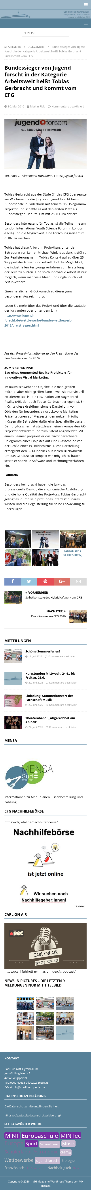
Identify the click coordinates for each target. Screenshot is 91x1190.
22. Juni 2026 (35, 682)
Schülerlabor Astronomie (31, 1151)
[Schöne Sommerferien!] (13, 656)
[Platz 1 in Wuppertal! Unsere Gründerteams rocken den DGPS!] (25, 1033)
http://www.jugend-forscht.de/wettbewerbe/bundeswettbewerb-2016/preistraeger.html (38, 320)
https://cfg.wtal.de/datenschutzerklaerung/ (32, 1115)
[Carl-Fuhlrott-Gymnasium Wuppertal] (45, 16)
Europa (14, 1143)
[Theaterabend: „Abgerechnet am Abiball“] (13, 722)
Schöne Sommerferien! (42, 651)
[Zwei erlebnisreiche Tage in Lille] (45, 1018)
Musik (68, 1143)
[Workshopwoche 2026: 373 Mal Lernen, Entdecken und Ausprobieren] (25, 1018)
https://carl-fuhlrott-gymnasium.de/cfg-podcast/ (40, 971)
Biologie (68, 1160)
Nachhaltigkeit (59, 1167)
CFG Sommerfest (35, 1168)
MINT (12, 1135)
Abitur (76, 1168)
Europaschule (40, 1135)
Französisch (14, 1167)
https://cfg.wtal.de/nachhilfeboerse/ (31, 822)
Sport (31, 1143)
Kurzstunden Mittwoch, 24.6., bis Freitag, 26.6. (50, 675)
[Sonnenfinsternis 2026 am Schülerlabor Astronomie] (25, 1003)
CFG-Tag (65, 1152)
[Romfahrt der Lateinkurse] (65, 1003)
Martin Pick (37, 106)
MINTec (71, 1135)
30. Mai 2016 (16, 106)
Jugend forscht (47, 1160)
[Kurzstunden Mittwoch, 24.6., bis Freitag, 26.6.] (13, 678)
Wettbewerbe (19, 1160)
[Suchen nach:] (45, 33)
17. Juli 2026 (35, 656)
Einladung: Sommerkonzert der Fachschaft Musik (49, 698)
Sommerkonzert (50, 1144)
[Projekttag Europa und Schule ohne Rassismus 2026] (45, 1033)
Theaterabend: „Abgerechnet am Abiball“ (50, 720)
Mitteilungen (17, 640)
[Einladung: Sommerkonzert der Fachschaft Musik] (13, 700)
